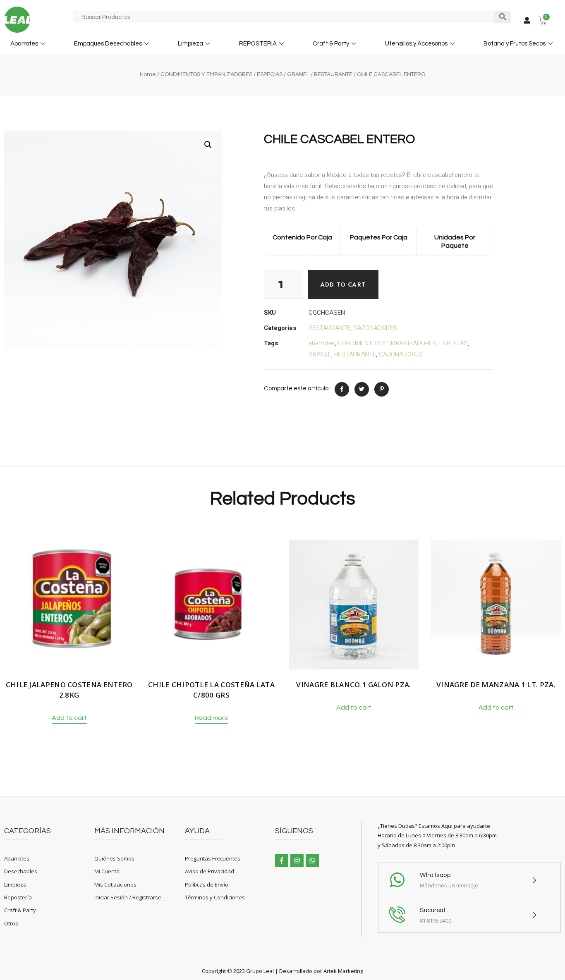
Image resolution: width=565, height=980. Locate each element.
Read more (211, 718)
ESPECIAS (269, 74)
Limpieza (190, 44)
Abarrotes (24, 44)
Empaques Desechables (108, 44)
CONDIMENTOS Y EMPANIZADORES (206, 74)
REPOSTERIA (258, 44)
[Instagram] (297, 860)
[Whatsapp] (312, 860)
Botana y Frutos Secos (515, 44)
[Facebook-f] (281, 860)
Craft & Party (331, 44)
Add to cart (343, 284)
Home (148, 74)
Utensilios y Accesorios (416, 44)
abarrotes (322, 343)
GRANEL (298, 74)
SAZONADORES (375, 327)
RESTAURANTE (333, 74)
